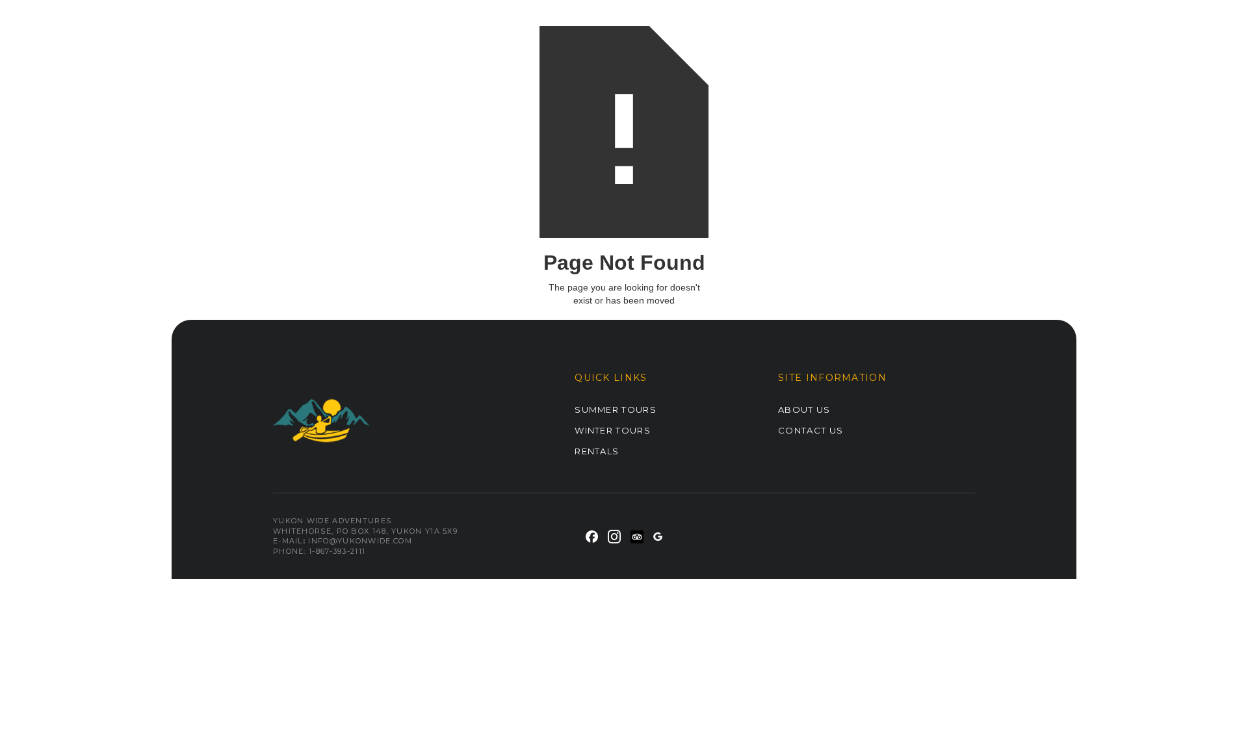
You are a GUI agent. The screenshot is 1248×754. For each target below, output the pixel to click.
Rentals (597, 451)
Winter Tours (613, 430)
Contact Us (810, 430)
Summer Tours (615, 409)
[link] (592, 536)
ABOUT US (804, 409)
